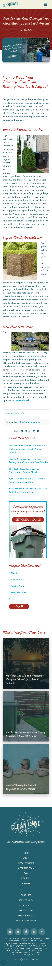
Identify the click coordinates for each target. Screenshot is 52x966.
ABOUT (26, 858)
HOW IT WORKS (26, 863)
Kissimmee (19, 945)
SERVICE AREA (26, 901)
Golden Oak (37, 948)
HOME (26, 853)
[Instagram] (41, 931)
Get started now (20, 401)
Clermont (33, 947)
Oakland (28, 948)
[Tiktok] (26, 931)
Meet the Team (19, 593)
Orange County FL (36, 952)
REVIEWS (26, 879)
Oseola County (36, 950)
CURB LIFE (26, 895)
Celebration (9, 945)
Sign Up (20, 606)
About (14, 573)
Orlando (13, 948)
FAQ (13, 599)
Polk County (20, 952)
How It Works (18, 580)
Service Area (17, 586)
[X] (18, 931)
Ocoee (40, 947)
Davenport (37, 945)
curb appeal (35, 356)
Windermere (24, 947)
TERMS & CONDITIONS (26, 921)
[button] (45, 4)
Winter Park (14, 947)
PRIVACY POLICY (26, 916)
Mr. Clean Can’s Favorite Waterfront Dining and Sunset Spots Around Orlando (27, 449)
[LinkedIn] (34, 931)
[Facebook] (10, 931)
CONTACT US (26, 906)
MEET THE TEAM (26, 868)
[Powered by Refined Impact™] (26, 959)
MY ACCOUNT (26, 911)
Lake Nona (28, 945)
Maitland (20, 948)
